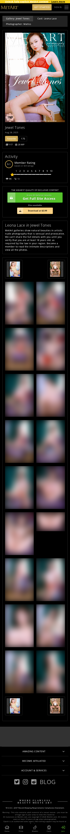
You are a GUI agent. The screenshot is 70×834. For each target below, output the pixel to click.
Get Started (42, 7)
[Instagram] (25, 782)
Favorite (11, 138)
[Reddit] (33, 782)
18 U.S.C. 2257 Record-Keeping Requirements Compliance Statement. (35, 808)
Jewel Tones (15, 127)
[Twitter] (17, 782)
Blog (48, 782)
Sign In (58, 7)
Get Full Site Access (39, 197)
